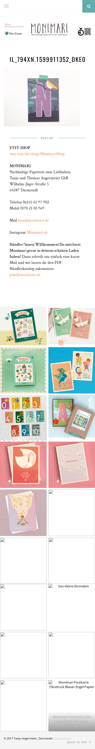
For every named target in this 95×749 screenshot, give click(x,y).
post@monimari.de (33, 220)
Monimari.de (37, 232)
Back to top (77, 742)
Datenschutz (63, 738)
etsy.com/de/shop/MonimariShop (37, 154)
